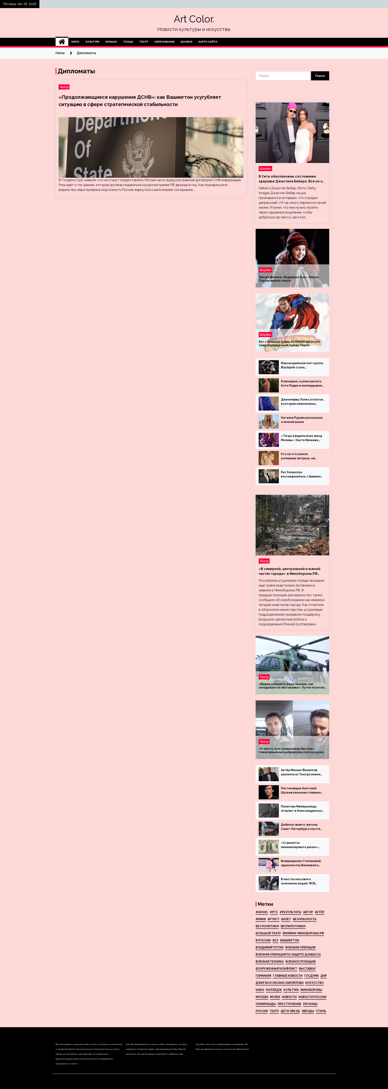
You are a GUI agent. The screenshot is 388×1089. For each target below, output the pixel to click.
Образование (164, 41)
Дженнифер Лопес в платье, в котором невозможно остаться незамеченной (302, 402)
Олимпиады (266, 1004)
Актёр (319, 912)
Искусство (314, 982)
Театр (143, 41)
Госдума (311, 975)
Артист (273, 919)
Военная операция (300, 947)
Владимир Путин (270, 947)
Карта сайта (207, 41)
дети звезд (290, 1011)
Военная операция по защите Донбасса (288, 954)
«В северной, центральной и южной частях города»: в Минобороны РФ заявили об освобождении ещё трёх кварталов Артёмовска (290, 571)
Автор (308, 912)
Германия (263, 975)
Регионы (310, 1004)
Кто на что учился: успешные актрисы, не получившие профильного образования (300, 456)
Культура (92, 41)
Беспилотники (293, 926)
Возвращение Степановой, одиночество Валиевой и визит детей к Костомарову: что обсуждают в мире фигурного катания (302, 863)
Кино (75, 41)
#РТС (274, 912)
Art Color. (194, 19)
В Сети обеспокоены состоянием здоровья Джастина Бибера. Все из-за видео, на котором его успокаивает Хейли (291, 179)
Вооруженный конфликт (276, 968)
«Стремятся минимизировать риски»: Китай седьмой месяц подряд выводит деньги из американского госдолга (301, 845)
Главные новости (288, 975)
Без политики (267, 926)
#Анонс (262, 912)
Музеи (275, 997)
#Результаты (290, 912)
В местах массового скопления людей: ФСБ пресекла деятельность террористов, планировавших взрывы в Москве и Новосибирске (299, 882)
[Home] (62, 42)
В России (263, 940)
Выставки (307, 968)
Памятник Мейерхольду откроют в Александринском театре (302, 809)
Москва (262, 997)
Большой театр (268, 933)
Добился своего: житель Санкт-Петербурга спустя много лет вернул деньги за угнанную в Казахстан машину (302, 827)
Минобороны (311, 989)
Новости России (312, 997)
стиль (321, 1011)
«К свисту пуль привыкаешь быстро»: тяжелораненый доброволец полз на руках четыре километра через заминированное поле (291, 750)
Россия (262, 1011)
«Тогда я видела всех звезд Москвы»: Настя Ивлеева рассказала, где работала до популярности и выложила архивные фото (301, 438)
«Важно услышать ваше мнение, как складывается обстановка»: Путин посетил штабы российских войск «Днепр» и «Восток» (291, 685)
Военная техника (270, 961)
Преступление (289, 1004)
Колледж (274, 989)
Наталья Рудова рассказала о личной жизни (302, 420)
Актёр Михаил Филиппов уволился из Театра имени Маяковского (301, 772)
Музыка (111, 41)
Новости (289, 997)
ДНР (324, 975)
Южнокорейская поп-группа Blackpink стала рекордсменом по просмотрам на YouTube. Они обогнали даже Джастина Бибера (302, 366)
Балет (286, 919)
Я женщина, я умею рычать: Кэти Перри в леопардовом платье (301, 384)
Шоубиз (186, 41)
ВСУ (275, 940)
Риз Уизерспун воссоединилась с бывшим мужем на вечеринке (301, 475)
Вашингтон (289, 940)
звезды (308, 1011)
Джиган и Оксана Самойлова (280, 982)
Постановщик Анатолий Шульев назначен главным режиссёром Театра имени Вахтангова (301, 791)
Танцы (128, 41)
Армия (261, 919)
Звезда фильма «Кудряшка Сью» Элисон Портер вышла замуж (289, 278)
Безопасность (304, 919)
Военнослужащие (301, 961)
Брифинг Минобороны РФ (303, 933)
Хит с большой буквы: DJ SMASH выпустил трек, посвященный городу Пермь (289, 343)
